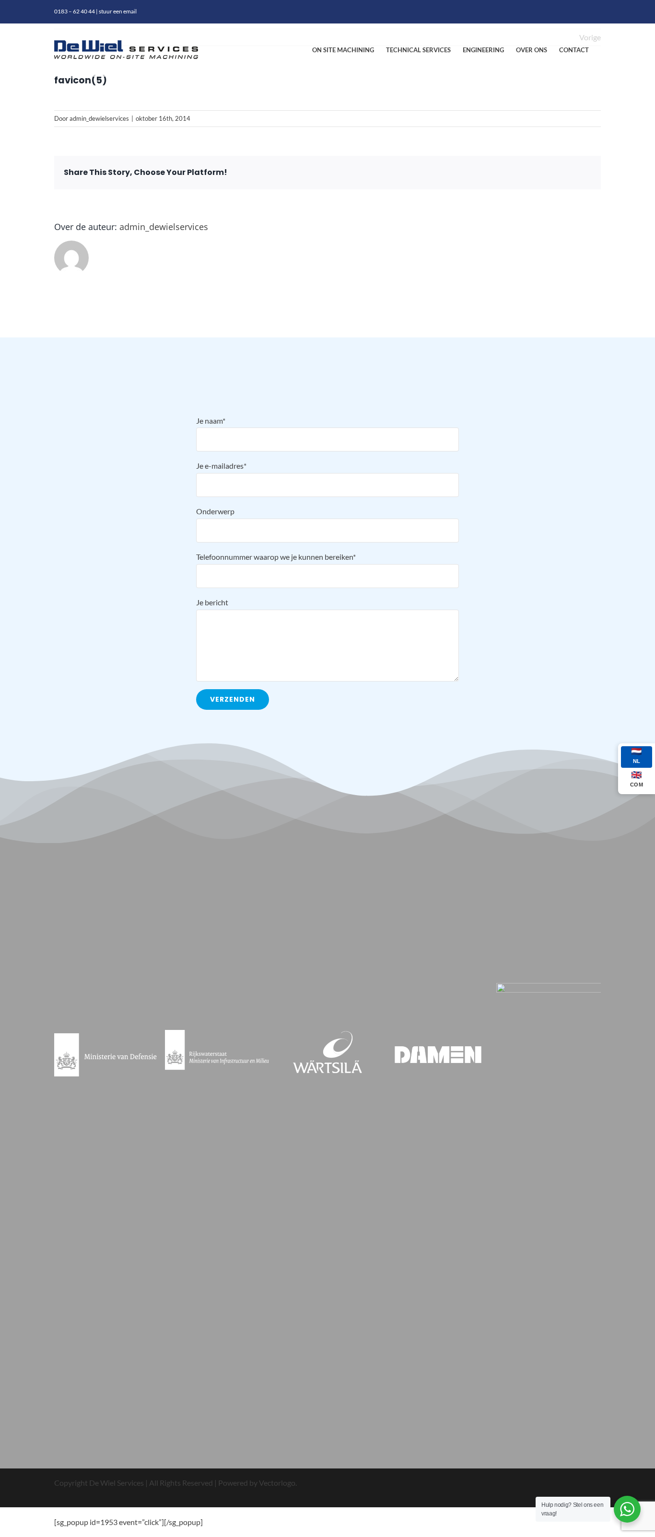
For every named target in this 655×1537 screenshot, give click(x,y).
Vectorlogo (277, 1482)
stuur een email (118, 11)
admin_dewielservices (99, 118)
